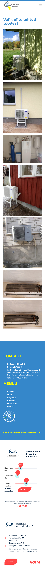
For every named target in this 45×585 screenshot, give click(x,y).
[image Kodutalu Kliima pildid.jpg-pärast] (23, 315)
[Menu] (40, 5)
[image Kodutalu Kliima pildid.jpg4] (23, 243)
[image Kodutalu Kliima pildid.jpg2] (23, 55)
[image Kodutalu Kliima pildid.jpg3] (23, 150)
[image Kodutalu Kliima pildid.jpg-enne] (23, 285)
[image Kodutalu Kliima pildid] (23, 191)
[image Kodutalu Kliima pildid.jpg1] (23, 108)
